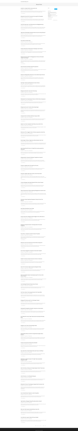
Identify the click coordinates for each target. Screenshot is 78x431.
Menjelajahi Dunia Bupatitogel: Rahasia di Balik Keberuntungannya (33, 98)
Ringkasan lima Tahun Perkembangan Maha (29, 325)
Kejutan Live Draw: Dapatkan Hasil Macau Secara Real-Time (32, 123)
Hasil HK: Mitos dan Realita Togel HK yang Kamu (29, 66)
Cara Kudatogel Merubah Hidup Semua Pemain (29, 284)
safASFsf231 (22, 9)
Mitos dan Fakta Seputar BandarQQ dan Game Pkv (30, 409)
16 (43, 425)
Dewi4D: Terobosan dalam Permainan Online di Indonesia (31, 258)
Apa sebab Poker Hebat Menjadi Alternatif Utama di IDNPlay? (32, 350)
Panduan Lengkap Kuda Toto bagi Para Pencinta (29, 165)
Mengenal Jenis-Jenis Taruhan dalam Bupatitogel (30, 107)
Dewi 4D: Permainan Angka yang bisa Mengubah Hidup (31, 266)
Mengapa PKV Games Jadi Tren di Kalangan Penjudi (30, 300)
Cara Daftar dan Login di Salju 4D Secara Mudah (29, 417)
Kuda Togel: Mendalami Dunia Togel (27, 208)
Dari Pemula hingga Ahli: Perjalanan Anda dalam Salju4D (31, 250)
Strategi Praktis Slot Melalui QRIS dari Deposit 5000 (30, 115)
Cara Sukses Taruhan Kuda (25, 40)
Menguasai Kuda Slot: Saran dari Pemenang (29, 90)
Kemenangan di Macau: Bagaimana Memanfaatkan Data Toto (32, 140)
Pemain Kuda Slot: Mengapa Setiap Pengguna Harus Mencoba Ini (32, 216)
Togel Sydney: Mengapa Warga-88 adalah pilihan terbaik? (31, 401)
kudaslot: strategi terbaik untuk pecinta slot (29, 8)
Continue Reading (23, 13)
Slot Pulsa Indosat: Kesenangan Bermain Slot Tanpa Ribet (31, 292)
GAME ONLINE (31, 9)
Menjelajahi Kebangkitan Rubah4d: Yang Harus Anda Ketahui (32, 308)
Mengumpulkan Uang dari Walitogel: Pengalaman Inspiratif (32, 157)
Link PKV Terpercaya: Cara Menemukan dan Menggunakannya (32, 24)
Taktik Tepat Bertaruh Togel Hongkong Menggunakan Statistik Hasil (33, 190)
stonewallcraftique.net (24, 1)
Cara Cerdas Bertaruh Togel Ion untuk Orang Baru (30, 393)
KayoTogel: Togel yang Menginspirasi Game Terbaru (30, 82)
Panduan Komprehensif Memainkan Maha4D (29, 342)
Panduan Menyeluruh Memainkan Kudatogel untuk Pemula (32, 48)
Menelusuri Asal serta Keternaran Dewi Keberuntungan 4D (31, 242)
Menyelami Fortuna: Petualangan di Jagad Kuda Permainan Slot (32, 384)
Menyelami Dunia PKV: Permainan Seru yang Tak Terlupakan (32, 16)
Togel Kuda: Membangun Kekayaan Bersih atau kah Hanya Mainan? (33, 32)
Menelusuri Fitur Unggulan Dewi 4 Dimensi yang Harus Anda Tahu (33, 132)
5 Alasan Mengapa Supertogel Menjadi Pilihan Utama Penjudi (32, 182)
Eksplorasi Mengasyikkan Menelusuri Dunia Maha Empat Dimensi (33, 74)
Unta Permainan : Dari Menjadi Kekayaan (28, 376)
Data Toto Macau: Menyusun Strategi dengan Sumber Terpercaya (33, 367)
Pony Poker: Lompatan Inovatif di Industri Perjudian (30, 233)
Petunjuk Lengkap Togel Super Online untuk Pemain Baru (31, 173)
